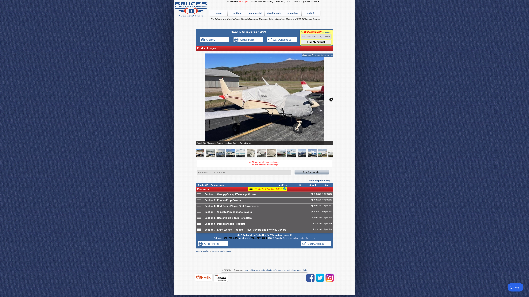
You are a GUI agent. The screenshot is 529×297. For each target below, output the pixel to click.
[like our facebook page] (310, 278)
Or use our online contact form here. (298, 238)
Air (229, 270)
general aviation (203, 251)
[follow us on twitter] (320, 278)
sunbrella (203, 277)
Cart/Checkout (281, 39)
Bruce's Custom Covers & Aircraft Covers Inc (191, 9)
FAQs (305, 270)
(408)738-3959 (311, 1)
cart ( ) (311, 13)
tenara (221, 278)
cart (288, 270)
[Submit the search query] (316, 42)
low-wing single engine (221, 251)
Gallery (210, 39)
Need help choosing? (320, 180)
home (219, 13)
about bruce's (274, 13)
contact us (292, 13)
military (237, 13)
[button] (331, 99)
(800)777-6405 (275, 1)
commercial (255, 13)
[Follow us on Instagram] (330, 278)
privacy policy (296, 270)
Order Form (246, 39)
